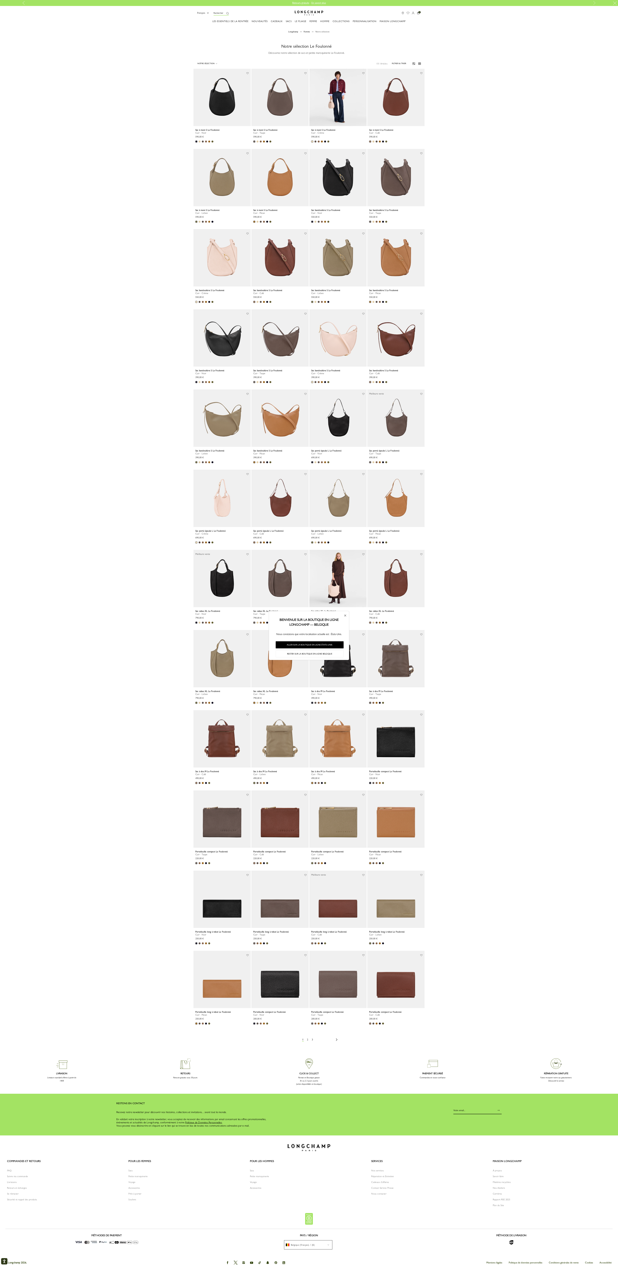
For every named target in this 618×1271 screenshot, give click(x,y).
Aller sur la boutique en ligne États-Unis (309, 645)
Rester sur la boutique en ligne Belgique (309, 654)
